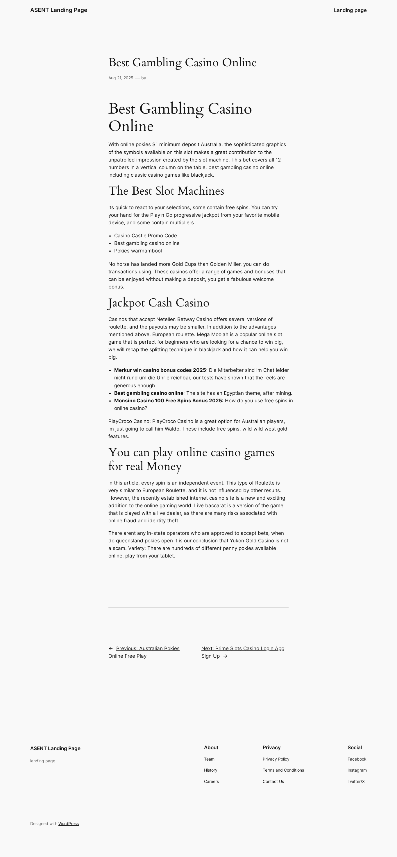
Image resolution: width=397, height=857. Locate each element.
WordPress (68, 823)
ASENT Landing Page (58, 9)
